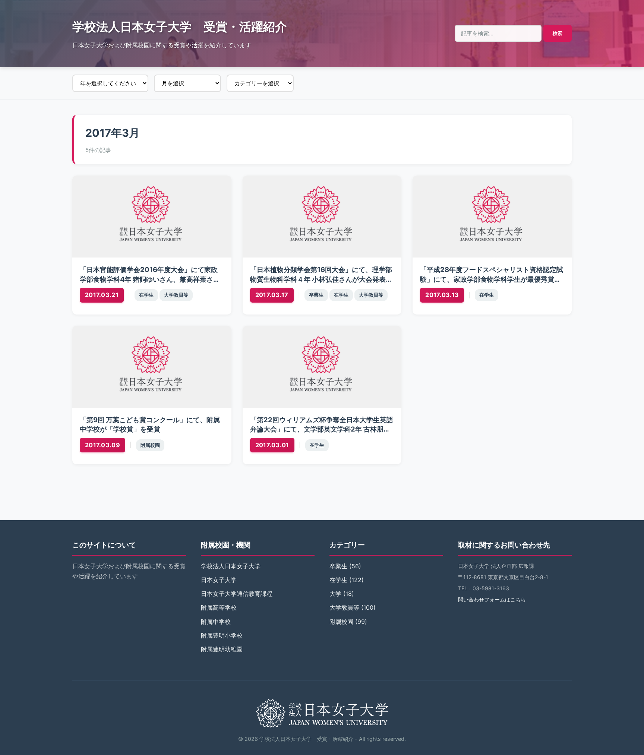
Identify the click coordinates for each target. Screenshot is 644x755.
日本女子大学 (219, 580)
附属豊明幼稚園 (222, 649)
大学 (335, 593)
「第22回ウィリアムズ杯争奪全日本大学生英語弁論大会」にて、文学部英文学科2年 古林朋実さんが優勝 (321, 429)
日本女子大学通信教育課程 (236, 593)
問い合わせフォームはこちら (492, 599)
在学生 (146, 295)
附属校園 (150, 445)
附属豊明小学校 (222, 635)
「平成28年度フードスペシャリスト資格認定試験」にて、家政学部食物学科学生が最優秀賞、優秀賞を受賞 (491, 279)
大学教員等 (176, 295)
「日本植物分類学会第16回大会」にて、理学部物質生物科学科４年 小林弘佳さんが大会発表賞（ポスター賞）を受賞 (321, 279)
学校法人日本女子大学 (231, 566)
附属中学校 (216, 621)
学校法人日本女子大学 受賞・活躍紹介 (179, 26)
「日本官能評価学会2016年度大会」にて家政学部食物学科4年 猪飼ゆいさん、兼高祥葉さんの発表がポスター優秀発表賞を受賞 (150, 279)
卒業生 (316, 295)
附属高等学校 (219, 607)
